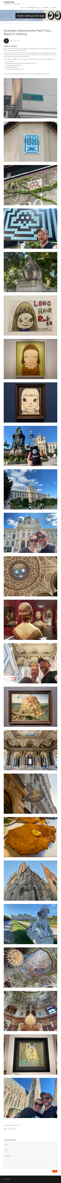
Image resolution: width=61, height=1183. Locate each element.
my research (45, 7)
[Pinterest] (17, 1125)
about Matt (53, 7)
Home (5, 23)
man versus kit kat (10, 23)
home (21, 7)
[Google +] (19, 1125)
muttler (14, 41)
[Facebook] (15, 1125)
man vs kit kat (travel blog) (32, 7)
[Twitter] (13, 1125)
